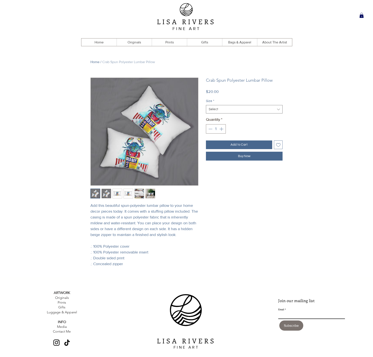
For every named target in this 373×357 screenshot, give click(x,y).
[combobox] (244, 109)
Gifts (61, 307)
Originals (62, 298)
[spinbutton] (215, 128)
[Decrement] (210, 128)
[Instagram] (56, 342)
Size (210, 101)
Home (95, 62)
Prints (62, 302)
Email (281, 309)
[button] (361, 15)
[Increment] (221, 128)
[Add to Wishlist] (278, 144)
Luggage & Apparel (62, 312)
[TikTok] (67, 342)
